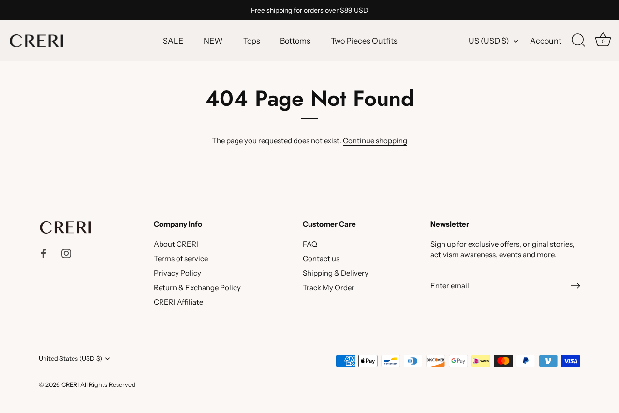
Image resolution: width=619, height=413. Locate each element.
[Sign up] (575, 286)
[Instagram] (66, 252)
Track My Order (328, 287)
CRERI (70, 384)
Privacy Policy (177, 273)
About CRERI (176, 244)
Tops (251, 40)
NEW (213, 40)
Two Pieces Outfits (364, 40)
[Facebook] (43, 252)
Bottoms (295, 40)
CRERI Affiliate (178, 302)
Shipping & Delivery (335, 273)
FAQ (310, 244)
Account (545, 40)
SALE (173, 40)
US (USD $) (489, 40)
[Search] (578, 40)
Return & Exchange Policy (197, 287)
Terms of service (181, 258)
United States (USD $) (70, 358)
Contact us (321, 258)
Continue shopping (375, 140)
